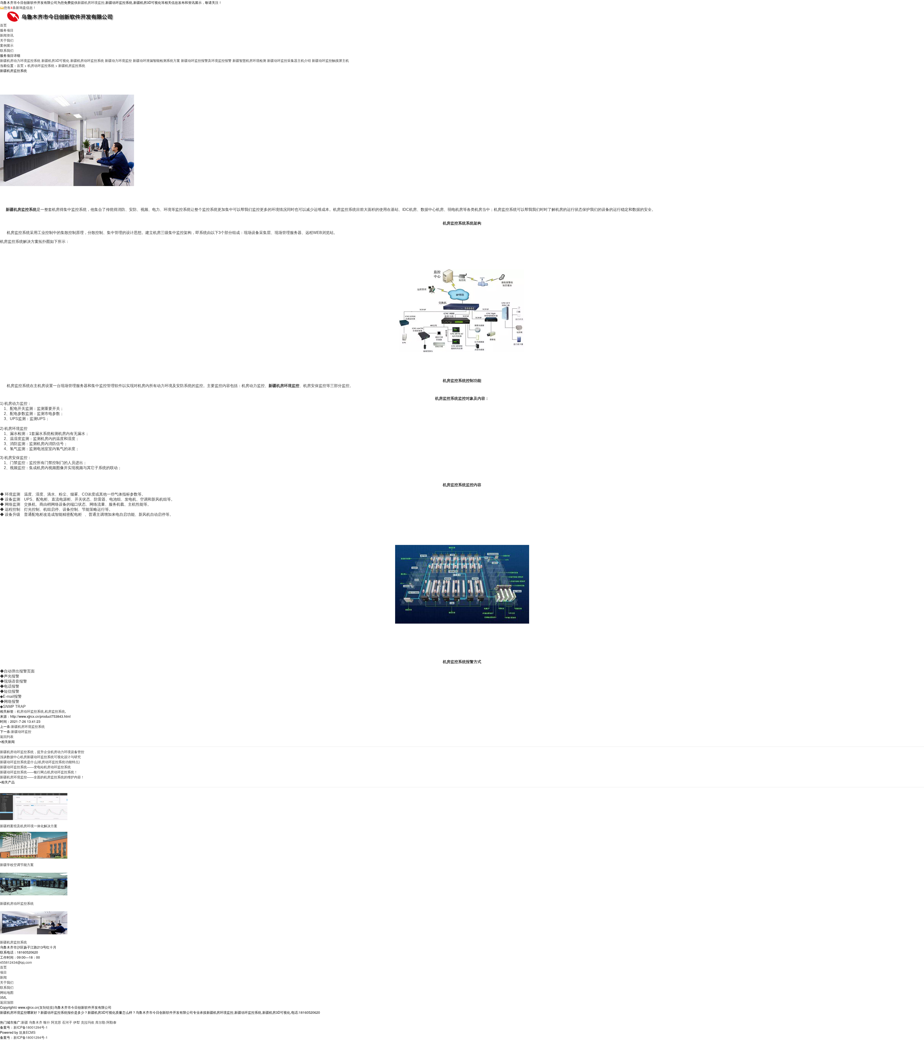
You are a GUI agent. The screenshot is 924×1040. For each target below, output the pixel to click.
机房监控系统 (55, 711)
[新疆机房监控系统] (33, 922)
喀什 (46, 1022)
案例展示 (6, 45)
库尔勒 (100, 1022)
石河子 (67, 1022)
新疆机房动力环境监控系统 (20, 60)
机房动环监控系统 (40, 65)
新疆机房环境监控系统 (28, 726)
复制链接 (46, 1007)
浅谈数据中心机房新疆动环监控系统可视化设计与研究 (40, 756)
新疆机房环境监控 (90, 2)
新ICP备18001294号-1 (30, 1027)
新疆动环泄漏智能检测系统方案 (156, 60)
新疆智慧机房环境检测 (249, 60)
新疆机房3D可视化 (55, 60)
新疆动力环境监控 (118, 60)
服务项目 (6, 30)
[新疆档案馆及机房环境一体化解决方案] (33, 806)
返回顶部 (6, 1002)
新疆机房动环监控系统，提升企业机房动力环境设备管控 (42, 751)
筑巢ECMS (27, 1032)
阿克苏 (56, 1022)
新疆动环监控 (21, 731)
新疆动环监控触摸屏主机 (330, 60)
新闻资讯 (6, 35)
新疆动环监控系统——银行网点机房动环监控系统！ (38, 771)
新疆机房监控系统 (71, 65)
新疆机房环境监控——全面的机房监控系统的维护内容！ (42, 777)
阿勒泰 (111, 1022)
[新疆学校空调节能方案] (33, 844)
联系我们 (6, 50)
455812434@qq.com (16, 962)
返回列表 (6, 736)
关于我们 (6, 40)
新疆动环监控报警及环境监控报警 (206, 60)
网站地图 (6, 992)
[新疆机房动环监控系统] (33, 883)
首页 (3, 25)
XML (3, 997)
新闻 (3, 977)
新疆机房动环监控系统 (87, 60)
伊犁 (76, 1022)
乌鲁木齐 (35, 1022)
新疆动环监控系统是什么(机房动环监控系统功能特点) (40, 761)
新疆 (24, 1022)
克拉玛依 (87, 1022)
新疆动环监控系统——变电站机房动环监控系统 (35, 766)
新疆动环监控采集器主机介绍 (289, 60)
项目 (3, 972)
